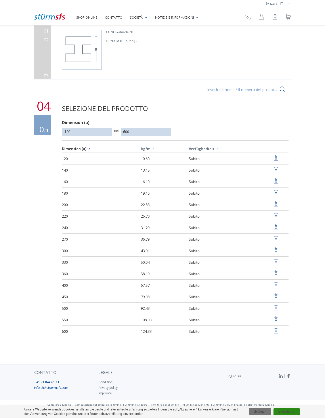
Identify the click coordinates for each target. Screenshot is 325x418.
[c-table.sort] (89, 149)
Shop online (86, 17)
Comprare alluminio (59, 404)
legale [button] (105, 372)
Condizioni (105, 382)
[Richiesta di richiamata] (248, 17)
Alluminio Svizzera (136, 404)
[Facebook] (288, 376)
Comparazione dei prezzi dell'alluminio (98, 404)
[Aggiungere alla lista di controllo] (276, 158)
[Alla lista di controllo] (274, 17)
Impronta (105, 393)
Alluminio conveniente (196, 404)
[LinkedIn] (282, 376)
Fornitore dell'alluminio (165, 404)
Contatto (113, 17)
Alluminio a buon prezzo (228, 404)
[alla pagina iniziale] (49, 16)
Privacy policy (108, 387)
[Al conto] (261, 17)
